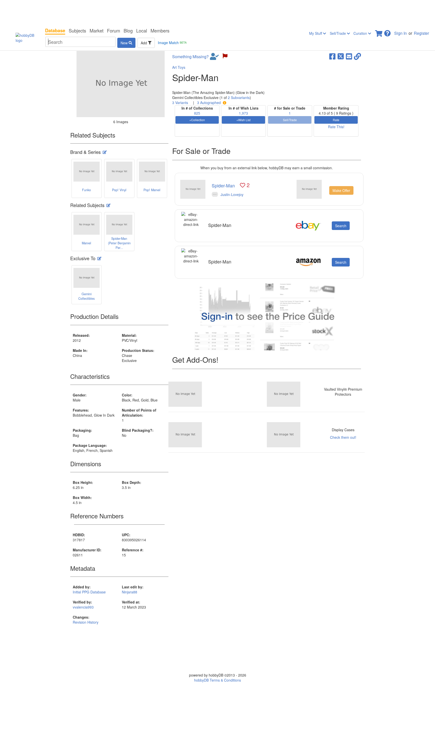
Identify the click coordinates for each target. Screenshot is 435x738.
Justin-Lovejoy (232, 194)
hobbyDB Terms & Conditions (217, 680)
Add (144, 42)
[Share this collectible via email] (349, 56)
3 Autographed (209, 102)
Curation (360, 33)
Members (160, 30)
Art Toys (178, 67)
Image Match (172, 42)
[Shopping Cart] (379, 32)
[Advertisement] (217, 12)
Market (96, 30)
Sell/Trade (338, 33)
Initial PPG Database (89, 591)
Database (55, 30)
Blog (128, 30)
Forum (113, 30)
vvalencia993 (83, 607)
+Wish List (243, 120)
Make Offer (341, 190)
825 (197, 113)
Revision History (85, 622)
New (125, 42)
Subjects (77, 30)
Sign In (400, 33)
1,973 (243, 113)
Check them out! (343, 437)
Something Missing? (190, 56)
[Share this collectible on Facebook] (332, 56)
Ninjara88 (129, 591)
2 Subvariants (239, 97)
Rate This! (336, 126)
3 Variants (180, 102)
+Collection (197, 120)
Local (141, 30)
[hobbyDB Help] (387, 32)
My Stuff (316, 33)
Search (340, 225)
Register (421, 33)
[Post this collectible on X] (341, 56)
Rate (336, 120)
